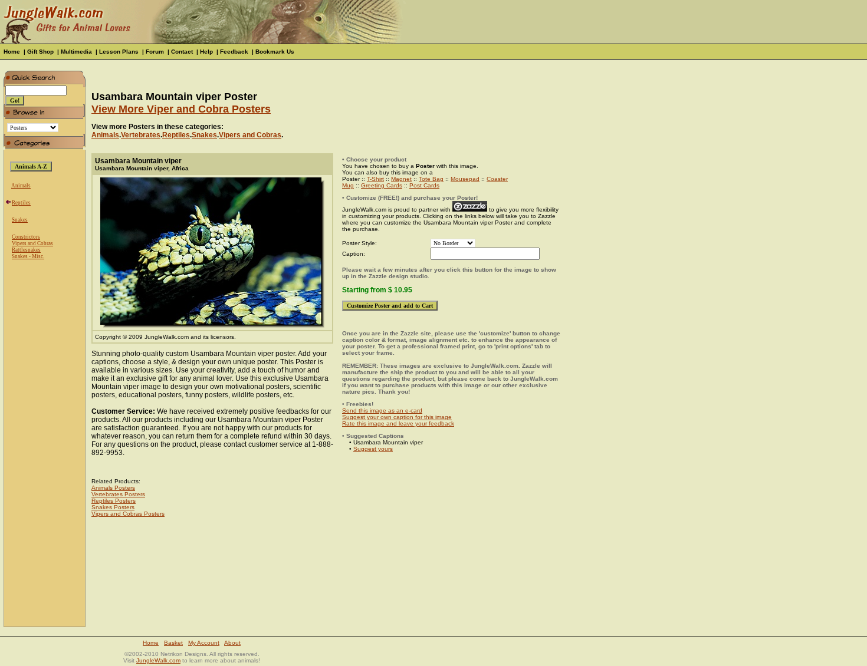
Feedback (234, 51)
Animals (21, 186)
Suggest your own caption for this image (397, 417)
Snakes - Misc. (28, 256)
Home (12, 51)
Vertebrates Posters (118, 494)
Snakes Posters (112, 507)
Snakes (20, 220)
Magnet (401, 179)
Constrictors (26, 237)
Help (206, 51)
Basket (173, 642)
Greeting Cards (381, 185)
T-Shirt (375, 179)
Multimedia (76, 51)
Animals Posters (113, 487)
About (232, 642)
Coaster (497, 179)
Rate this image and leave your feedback (398, 423)
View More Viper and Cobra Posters (181, 109)
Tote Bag (431, 179)
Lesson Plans (119, 51)
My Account (203, 642)
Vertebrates (140, 135)
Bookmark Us (274, 51)
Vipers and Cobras (32, 243)
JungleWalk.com (158, 660)
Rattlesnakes (26, 250)
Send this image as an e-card (382, 410)
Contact (182, 51)
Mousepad (465, 179)
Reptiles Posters (113, 500)
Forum (155, 51)
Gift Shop (40, 51)
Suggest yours (373, 449)
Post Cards (424, 185)
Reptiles (21, 203)
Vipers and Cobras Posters (128, 513)
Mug (348, 185)
